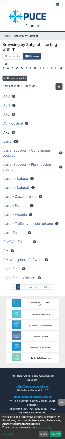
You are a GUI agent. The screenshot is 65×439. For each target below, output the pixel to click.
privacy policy (44, 427)
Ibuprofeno (11, 269)
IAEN (6, 105)
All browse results (16, 78)
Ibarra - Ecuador (15, 206)
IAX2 (6, 132)
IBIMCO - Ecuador (16, 242)
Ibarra (6, 141)
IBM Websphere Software (22, 260)
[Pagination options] (59, 86)
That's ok (55, 433)
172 (46, 287)
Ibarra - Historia (14, 215)
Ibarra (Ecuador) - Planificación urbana (26, 167)
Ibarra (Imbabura (15, 179)
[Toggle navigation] (57, 4)
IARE (6, 114)
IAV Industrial (12, 123)
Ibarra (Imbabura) (15, 188)
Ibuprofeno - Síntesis (19, 278)
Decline (44, 433)
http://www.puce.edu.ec (32, 386)
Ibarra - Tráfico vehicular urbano (27, 224)
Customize (8, 433)
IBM (5, 251)
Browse (33, 56)
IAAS (6, 96)
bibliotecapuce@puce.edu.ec (33, 396)
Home (6, 35)
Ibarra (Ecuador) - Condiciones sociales (26, 152)
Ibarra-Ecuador (14, 233)
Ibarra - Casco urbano (19, 197)
